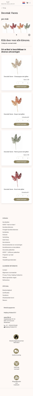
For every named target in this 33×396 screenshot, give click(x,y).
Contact (5, 270)
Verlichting (6, 237)
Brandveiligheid (7, 290)
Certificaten (6, 293)
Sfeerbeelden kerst (8, 298)
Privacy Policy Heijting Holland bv (12, 275)
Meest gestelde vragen (9, 277)
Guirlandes (6, 232)
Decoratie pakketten (8, 250)
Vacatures (5, 295)
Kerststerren (6, 242)
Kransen (5, 234)
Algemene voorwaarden (9, 272)
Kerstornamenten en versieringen (12, 245)
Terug (4, 8)
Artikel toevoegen (21, 86)
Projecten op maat (8, 255)
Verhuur (5, 257)
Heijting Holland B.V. (11, 327)
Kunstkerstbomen (8, 227)
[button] (24, 3)
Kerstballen (6, 222)
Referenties (6, 280)
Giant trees (6, 240)
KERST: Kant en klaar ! (9, 224)
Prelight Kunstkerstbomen (10, 229)
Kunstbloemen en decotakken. (11, 247)
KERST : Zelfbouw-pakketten (11, 252)
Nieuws (5, 300)
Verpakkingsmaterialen (9, 260)
